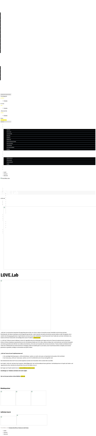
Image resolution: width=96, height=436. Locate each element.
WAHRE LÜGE (9, 139)
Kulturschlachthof (10, 143)
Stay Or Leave (9, 131)
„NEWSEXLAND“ (36, 337)
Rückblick (8, 149)
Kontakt (8, 163)
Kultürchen (8, 135)
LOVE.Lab (23, 376)
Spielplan (5, 189)
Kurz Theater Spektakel (10, 147)
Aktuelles (5, 188)
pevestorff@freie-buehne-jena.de (27, 368)
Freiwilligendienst (10, 162)
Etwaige (5, 101)
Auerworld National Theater (11, 141)
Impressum (5, 173)
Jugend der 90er (9, 133)
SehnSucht (8, 129)
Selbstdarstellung (10, 158)
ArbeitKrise (8, 137)
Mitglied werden (9, 160)
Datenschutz (6, 175)
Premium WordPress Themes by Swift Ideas (18, 428)
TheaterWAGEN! (9, 145)
